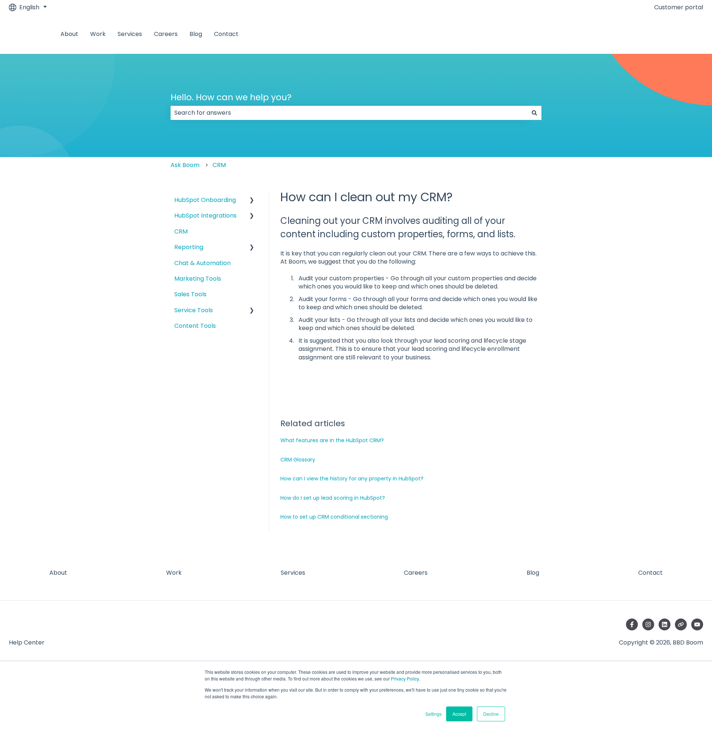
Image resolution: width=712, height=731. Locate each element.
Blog (195, 34)
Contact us (679, 34)
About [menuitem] (58, 572)
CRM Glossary (297, 459)
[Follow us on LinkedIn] (664, 624)
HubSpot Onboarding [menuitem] (205, 200)
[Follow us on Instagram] (648, 624)
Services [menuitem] (293, 572)
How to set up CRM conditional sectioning (334, 516)
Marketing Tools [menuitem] (197, 278)
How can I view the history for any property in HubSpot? (351, 478)
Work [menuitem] (174, 572)
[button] (252, 200)
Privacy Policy (405, 678)
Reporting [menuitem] (188, 247)
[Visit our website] (681, 624)
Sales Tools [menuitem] (190, 294)
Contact (226, 34)
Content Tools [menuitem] (195, 326)
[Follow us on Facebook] (632, 624)
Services (130, 34)
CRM (219, 165)
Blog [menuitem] (533, 572)
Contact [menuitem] (650, 572)
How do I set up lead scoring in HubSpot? (332, 498)
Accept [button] (459, 714)
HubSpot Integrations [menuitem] (205, 215)
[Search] (534, 113)
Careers (166, 34)
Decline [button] (491, 714)
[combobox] (349, 113)
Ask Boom (185, 165)
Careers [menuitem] (416, 572)
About (69, 34)
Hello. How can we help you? (231, 97)
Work (98, 34)
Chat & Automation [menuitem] (202, 263)
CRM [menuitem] (181, 231)
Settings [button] (433, 714)
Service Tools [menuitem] (193, 310)
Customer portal (678, 7)
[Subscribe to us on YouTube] (697, 624)
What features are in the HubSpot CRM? (332, 440)
